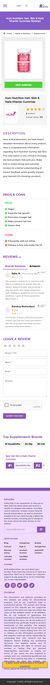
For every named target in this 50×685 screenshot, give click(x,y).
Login (19, 6)
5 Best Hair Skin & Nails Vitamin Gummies (25, 665)
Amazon (34, 266)
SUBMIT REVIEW (14, 416)
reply (43, 272)
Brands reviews (15, 266)
